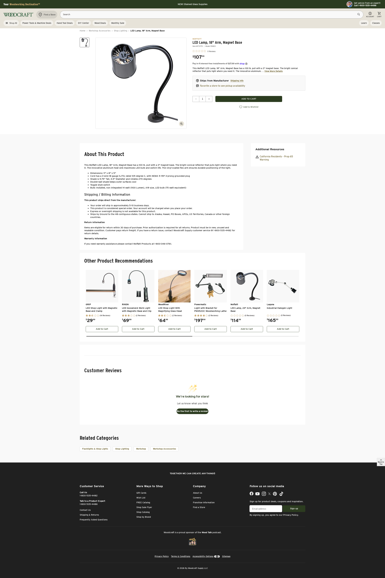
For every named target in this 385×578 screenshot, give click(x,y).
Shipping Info (236, 80)
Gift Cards (141, 493)
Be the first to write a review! (192, 411)
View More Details (273, 71)
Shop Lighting (120, 30)
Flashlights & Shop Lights (95, 449)
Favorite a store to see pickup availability (222, 85)
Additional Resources (269, 149)
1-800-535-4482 (89, 495)
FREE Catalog (143, 502)
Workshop (141, 449)
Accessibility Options (202, 556)
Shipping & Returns (89, 515)
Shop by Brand (143, 517)
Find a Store (199, 507)
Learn (364, 23)
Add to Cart (102, 329)
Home (82, 30)
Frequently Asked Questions (94, 519)
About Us (197, 493)
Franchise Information (204, 502)
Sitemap (226, 556)
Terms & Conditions (180, 556)
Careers (197, 497)
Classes (376, 23)
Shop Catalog (143, 512)
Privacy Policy (290, 515)
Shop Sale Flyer (144, 507)
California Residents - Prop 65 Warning (276, 158)
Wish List (140, 497)
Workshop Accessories (100, 30)
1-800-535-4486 (89, 504)
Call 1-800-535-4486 (365, 5)
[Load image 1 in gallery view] (84, 42)
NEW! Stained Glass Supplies (192, 4)
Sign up (294, 508)
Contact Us (85, 510)
